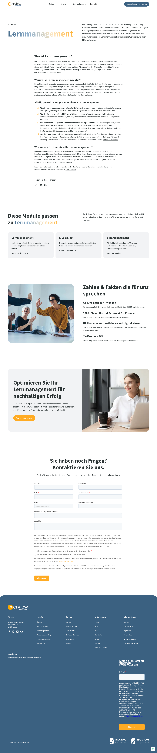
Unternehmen (78, 4)
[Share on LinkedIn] (40, 185)
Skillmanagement (60, 131)
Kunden (97, 639)
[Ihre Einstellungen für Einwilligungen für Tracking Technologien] (153, 749)
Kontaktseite (71, 169)
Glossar (68, 643)
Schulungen (70, 639)
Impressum (127, 631)
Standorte (98, 635)
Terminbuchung (102, 167)
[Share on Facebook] (45, 185)
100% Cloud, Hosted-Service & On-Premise (109, 313)
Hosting (68, 622)
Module (51, 4)
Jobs (96, 631)
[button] (53, 4)
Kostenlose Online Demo (137, 4)
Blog (96, 626)
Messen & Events (101, 648)
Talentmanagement (79, 131)
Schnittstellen (70, 631)
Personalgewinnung (43, 631)
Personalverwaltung (44, 639)
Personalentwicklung (105, 64)
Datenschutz (128, 635)
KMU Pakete (41, 643)
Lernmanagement (110, 139)
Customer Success (72, 635)
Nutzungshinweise (130, 639)
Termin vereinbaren (24, 418)
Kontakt (93, 4)
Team (97, 622)
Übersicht (40, 622)
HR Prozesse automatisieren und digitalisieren (111, 323)
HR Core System (42, 626)
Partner (97, 643)
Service (63, 4)
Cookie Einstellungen (131, 643)
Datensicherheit (71, 626)
